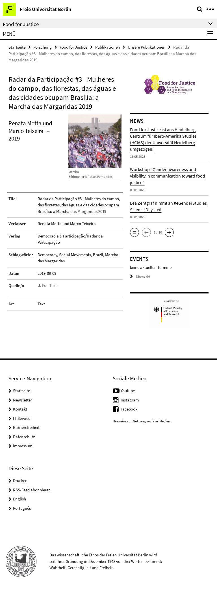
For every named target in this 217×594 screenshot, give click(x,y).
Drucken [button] (20, 480)
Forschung (42, 47)
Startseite (16, 47)
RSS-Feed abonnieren (32, 490)
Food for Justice (73, 47)
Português (22, 508)
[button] (134, 232)
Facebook (129, 409)
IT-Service (21, 418)
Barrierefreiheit (26, 427)
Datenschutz (24, 436)
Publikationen (107, 47)
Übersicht (143, 276)
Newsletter (22, 400)
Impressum (22, 445)
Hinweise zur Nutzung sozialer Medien (141, 421)
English (19, 499)
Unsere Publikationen (146, 47)
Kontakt (20, 409)
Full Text (49, 285)
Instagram (130, 400)
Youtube (128, 390)
